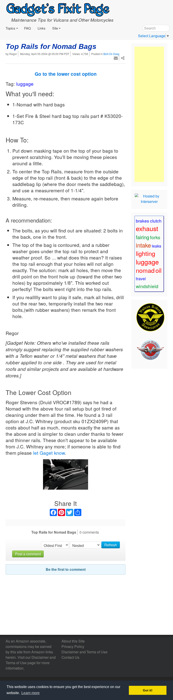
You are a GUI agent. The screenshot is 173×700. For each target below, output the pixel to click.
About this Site (73, 641)
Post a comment (28, 553)
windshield (147, 286)
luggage (25, 83)
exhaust (147, 228)
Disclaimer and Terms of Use (84, 651)
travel (141, 278)
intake (143, 245)
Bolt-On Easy (111, 54)
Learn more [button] (30, 693)
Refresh (110, 544)
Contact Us (70, 657)
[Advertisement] (149, 114)
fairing (142, 237)
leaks (156, 246)
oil (158, 270)
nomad (145, 270)
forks (155, 237)
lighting (145, 253)
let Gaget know (49, 452)
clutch (156, 221)
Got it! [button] (148, 690)
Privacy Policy (72, 646)
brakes (142, 221)
